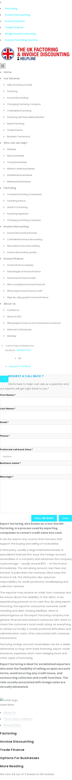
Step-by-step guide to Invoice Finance (27, 297)
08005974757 (23, 350)
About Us (10, 303)
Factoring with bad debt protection (25, 117)
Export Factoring (15, 123)
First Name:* (8, 395)
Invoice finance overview (20, 265)
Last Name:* (8, 408)
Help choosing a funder (19, 84)
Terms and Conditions (18, 719)
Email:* (4, 422)
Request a (14, 366)
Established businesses (19, 175)
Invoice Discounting (17, 15)
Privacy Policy (12, 725)
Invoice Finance (15, 21)
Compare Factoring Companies (24, 194)
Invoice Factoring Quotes (21, 40)
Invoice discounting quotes (22, 252)
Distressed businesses (19, 181)
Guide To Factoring (17, 207)
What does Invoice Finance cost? (25, 290)
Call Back (25, 366)
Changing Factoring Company (24, 104)
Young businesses (17, 162)
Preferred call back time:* (16, 449)
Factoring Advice (16, 200)
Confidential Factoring (19, 110)
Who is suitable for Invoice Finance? (26, 284)
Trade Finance (14, 27)
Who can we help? (15, 143)
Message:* (6, 476)
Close (65, 518)
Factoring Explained (17, 213)
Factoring (11, 8)
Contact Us (13, 310)
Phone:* (5, 436)
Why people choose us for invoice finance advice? (34, 323)
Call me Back (44, 518)
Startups (11, 149)
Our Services (12, 78)
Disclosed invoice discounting (23, 245)
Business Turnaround (18, 136)
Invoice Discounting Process (22, 232)
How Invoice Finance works (21, 277)
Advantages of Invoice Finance (24, 271)
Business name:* (10, 463)
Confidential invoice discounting (24, 239)
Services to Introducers (19, 329)
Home (8, 72)
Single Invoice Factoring (20, 33)
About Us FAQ (14, 316)
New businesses (15, 155)
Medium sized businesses (21, 168)
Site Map (11, 335)
